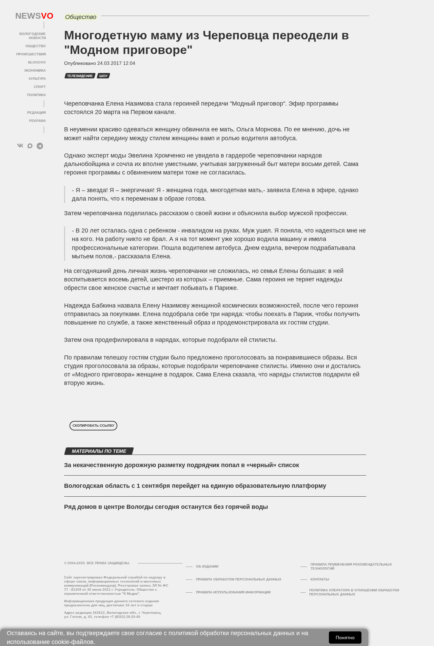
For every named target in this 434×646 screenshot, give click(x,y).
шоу (103, 76)
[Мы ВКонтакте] (20, 146)
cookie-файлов (73, 642)
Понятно (345, 637)
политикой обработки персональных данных (232, 633)
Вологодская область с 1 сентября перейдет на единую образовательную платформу (195, 485)
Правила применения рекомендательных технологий (351, 566)
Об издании (207, 566)
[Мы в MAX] (30, 146)
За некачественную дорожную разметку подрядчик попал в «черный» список (181, 465)
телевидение (80, 76)
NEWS (30, 16)
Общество (35, 46)
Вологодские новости (32, 36)
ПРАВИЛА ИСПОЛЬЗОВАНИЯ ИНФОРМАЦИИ (233, 592)
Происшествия (31, 54)
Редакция (36, 112)
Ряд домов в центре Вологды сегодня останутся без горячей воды (166, 506)
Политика (36, 95)
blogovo (37, 62)
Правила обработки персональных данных (238, 579)
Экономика (35, 70)
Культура (37, 78)
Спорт (40, 87)
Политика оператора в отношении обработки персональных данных (354, 592)
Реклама (37, 121)
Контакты (320, 579)
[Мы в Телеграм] (40, 146)
